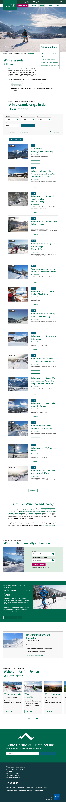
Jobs (14, 787)
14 (34, 445)
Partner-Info (21, 787)
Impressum (30, 787)
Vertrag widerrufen (11, 790)
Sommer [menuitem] (33, 5)
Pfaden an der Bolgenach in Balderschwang (37, 509)
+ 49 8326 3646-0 (14, 775)
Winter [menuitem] (42, 5)
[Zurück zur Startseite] (10, 5)
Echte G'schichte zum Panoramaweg (50, 62)
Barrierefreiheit (38, 790)
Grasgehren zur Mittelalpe (15, 513)
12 (34, 400)
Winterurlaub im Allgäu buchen (49, 56)
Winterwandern (31, 53)
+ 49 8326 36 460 (47, 567)
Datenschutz (38, 787)
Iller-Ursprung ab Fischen (48, 508)
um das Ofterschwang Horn (48, 511)
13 (34, 422)
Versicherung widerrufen (25, 790)
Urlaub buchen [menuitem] (22, 5)
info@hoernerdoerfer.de (13, 777)
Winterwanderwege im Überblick (50, 53)
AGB (45, 787)
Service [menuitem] (58, 5)
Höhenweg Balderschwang (35, 513)
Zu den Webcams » (49, 525)
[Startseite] (49, 798)
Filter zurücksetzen (25, 132)
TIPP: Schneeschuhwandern (48, 59)
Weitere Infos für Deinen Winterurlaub (50, 65)
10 (34, 355)
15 (34, 467)
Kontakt (8, 787)
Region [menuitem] (50, 5)
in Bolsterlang (30, 511)
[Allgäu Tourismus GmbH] (57, 797)
